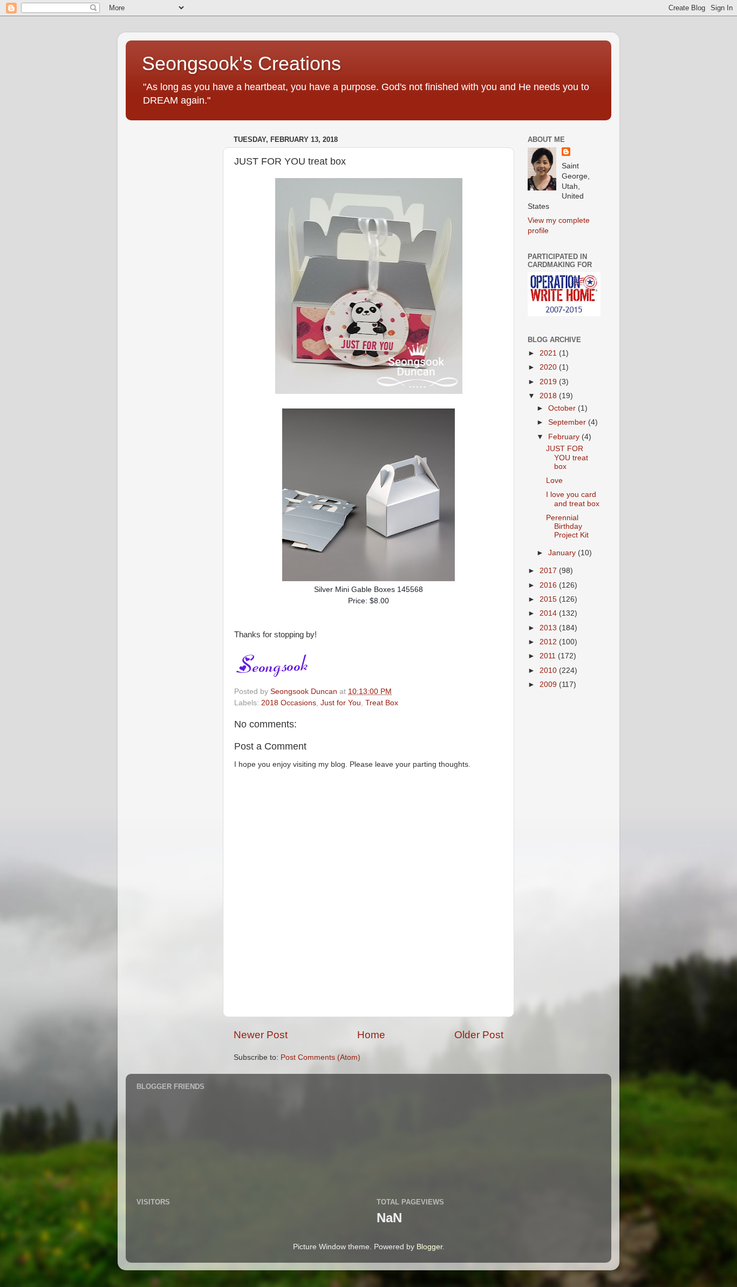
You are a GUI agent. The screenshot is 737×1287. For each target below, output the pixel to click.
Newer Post (261, 1034)
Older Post (478, 1034)
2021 (549, 353)
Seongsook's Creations (241, 63)
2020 (549, 367)
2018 (549, 396)
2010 (549, 670)
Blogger (429, 1247)
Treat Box (381, 703)
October (563, 408)
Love (554, 480)
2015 (549, 599)
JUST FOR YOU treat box (567, 457)
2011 (549, 656)
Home (371, 1034)
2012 (549, 642)
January (563, 553)
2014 (549, 613)
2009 (549, 684)
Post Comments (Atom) (320, 1057)
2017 (549, 571)
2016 (549, 585)
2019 (549, 382)
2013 (549, 628)
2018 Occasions (288, 703)
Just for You (340, 703)
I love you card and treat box (572, 499)
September (568, 422)
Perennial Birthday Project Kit (567, 526)
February (565, 437)
